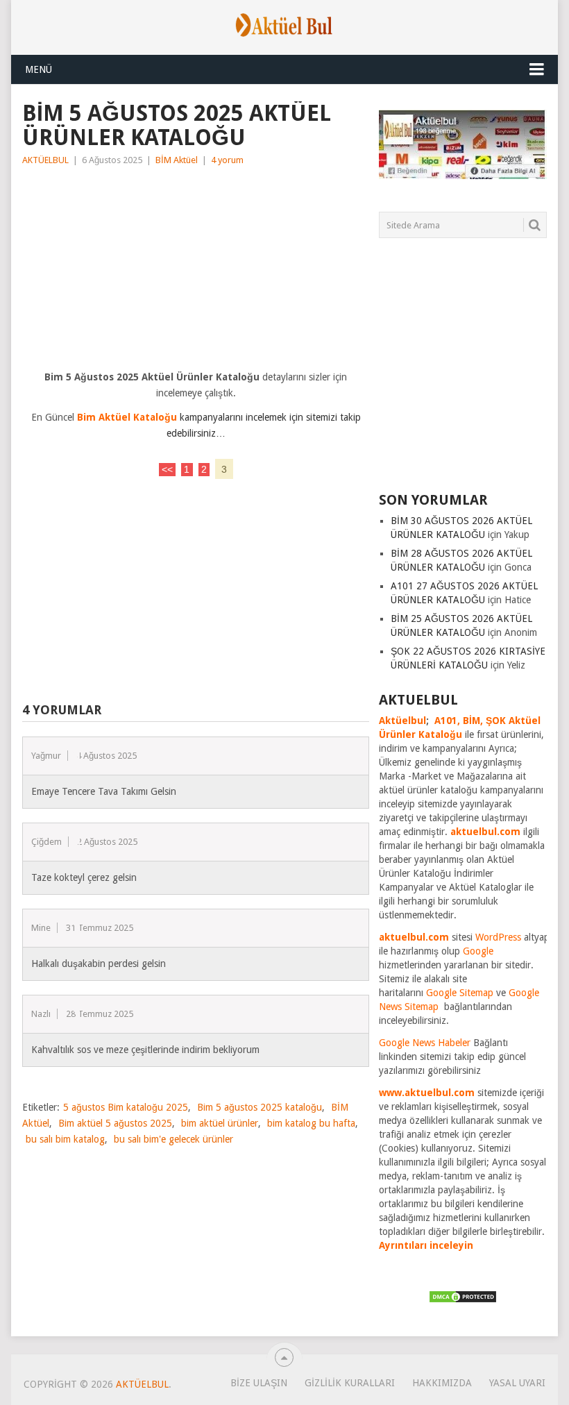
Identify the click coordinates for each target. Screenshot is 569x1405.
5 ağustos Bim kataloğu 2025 (125, 1107)
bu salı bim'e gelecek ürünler (173, 1139)
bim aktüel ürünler (219, 1123)
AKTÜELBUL (45, 160)
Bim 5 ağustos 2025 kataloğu (259, 1107)
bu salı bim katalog (65, 1139)
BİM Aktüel (176, 160)
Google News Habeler (424, 1042)
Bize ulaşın (258, 1382)
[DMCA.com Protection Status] (463, 1300)
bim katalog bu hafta (311, 1123)
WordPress (498, 937)
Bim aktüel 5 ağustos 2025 (115, 1123)
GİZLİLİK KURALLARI (350, 1382)
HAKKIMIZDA (442, 1382)
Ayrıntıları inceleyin (426, 1245)
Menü (38, 69)
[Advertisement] (195, 272)
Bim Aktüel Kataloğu (127, 417)
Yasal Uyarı (517, 1382)
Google (478, 951)
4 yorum (227, 160)
